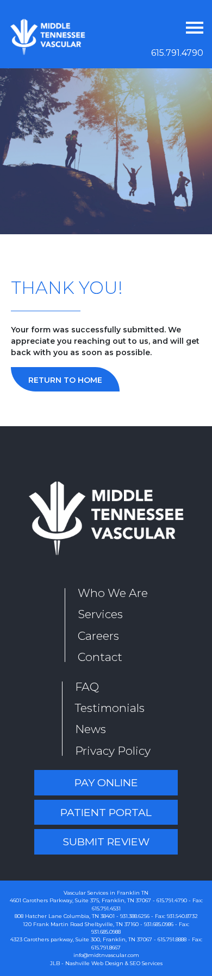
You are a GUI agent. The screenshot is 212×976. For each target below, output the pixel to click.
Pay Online (106, 782)
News (90, 729)
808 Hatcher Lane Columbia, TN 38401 (65, 916)
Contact (100, 657)
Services (100, 614)
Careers (98, 636)
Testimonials (110, 708)
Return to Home (65, 380)
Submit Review (106, 841)
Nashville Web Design (94, 963)
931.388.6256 (134, 916)
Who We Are (113, 593)
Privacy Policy (113, 750)
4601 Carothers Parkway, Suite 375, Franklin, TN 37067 (80, 900)
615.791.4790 (177, 53)
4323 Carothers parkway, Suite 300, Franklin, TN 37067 (81, 939)
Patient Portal (106, 812)
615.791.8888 (172, 939)
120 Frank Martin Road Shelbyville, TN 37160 (81, 924)
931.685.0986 (158, 924)
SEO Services (146, 963)
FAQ (87, 687)
